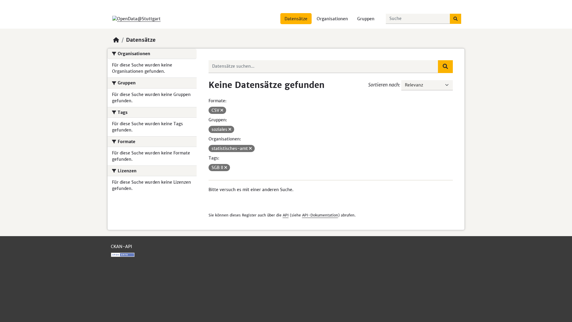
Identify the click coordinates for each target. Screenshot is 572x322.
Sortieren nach (383, 85)
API (286, 215)
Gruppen (365, 18)
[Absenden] (455, 19)
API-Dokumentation (320, 215)
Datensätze (296, 18)
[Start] (116, 40)
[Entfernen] (221, 110)
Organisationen (332, 18)
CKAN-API (121, 246)
